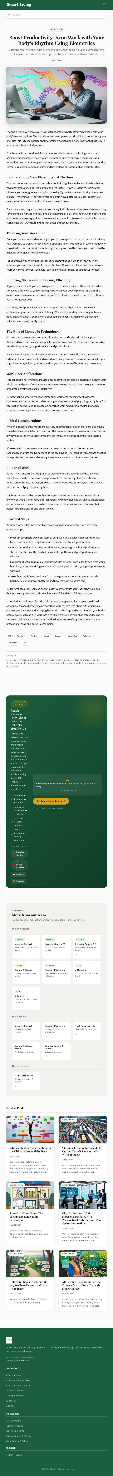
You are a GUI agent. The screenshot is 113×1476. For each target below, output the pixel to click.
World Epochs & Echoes (17, 1441)
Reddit (47, 636)
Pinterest (13, 643)
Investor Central (13, 1375)
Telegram (87, 636)
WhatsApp (72, 636)
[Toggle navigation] (104, 5)
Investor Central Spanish (17, 1380)
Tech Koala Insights (15, 1431)
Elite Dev (10, 1406)
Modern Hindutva (14, 1455)
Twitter (34, 636)
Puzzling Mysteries (14, 1395)
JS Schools (11, 1401)
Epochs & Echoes (14, 1390)
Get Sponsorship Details (49, 801)
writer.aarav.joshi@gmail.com (20, 1357)
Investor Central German (18, 1385)
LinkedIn (59, 636)
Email (25, 643)
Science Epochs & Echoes (18, 1436)
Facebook (21, 636)
